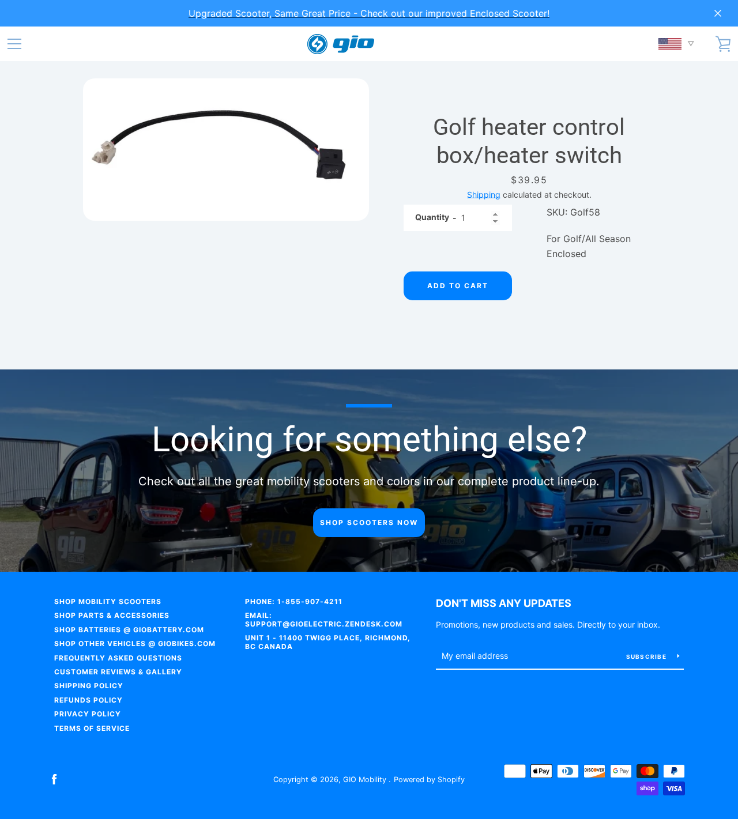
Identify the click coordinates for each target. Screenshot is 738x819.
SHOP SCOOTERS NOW (369, 522)
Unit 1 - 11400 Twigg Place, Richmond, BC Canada (328, 641)
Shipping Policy (88, 685)
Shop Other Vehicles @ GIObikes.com (135, 643)
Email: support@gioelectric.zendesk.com (323, 619)
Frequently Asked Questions (118, 658)
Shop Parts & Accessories (112, 615)
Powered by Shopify (429, 779)
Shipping (483, 194)
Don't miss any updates (503, 603)
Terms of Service (92, 728)
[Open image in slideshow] (226, 149)
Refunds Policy (88, 700)
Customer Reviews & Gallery (118, 671)
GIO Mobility (366, 779)
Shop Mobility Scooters (107, 601)
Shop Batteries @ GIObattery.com (129, 629)
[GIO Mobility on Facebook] (54, 778)
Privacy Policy (87, 713)
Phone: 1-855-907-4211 (293, 601)
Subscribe (647, 656)
